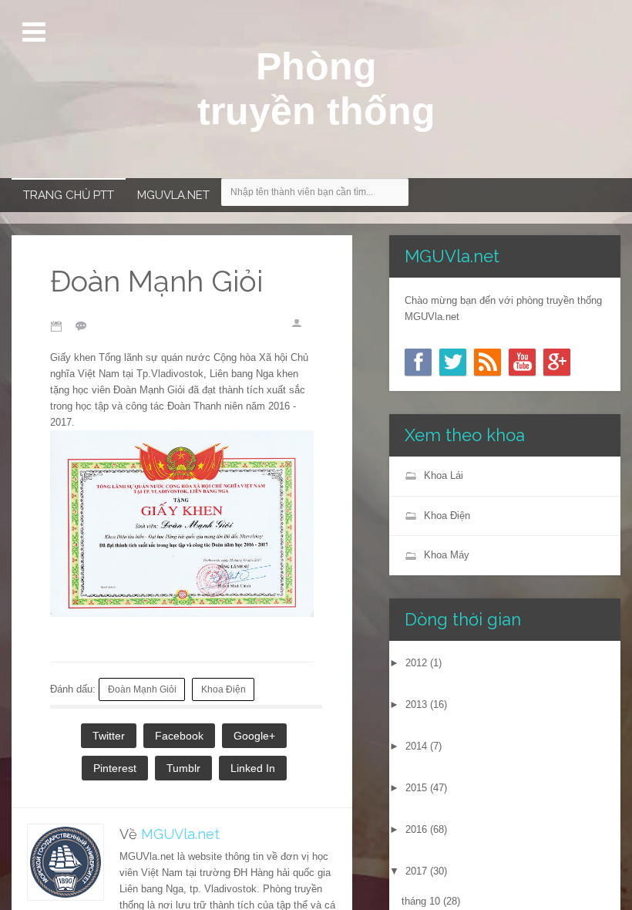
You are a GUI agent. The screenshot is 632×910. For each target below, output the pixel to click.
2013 (416, 704)
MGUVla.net (173, 195)
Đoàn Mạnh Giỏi (142, 689)
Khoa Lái (443, 475)
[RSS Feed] (487, 362)
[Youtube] (522, 362)
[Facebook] (418, 362)
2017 (416, 871)
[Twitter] (452, 362)
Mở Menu (35, 32)
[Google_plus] (556, 362)
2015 (416, 788)
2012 (416, 663)
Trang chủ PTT (68, 195)
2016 (416, 829)
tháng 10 (421, 901)
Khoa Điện (223, 689)
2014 (416, 746)
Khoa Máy (446, 555)
